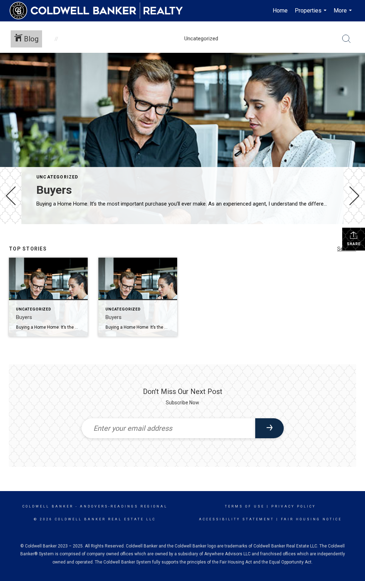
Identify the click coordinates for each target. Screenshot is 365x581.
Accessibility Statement (236, 519)
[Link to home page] (100, 10)
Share (354, 244)
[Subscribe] (269, 428)
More (344, 14)
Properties (311, 14)
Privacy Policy (293, 506)
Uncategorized (57, 177)
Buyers (54, 190)
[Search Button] (346, 39)
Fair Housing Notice (311, 519)
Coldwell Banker (47, 506)
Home (280, 10)
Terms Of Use (244, 506)
